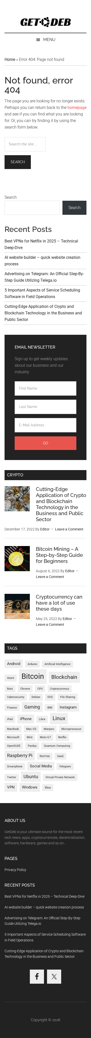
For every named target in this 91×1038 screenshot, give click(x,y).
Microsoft (13, 737)
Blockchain (64, 677)
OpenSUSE (13, 746)
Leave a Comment (69, 529)
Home (10, 59)
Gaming (32, 707)
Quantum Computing (57, 746)
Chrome (25, 688)
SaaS (60, 756)
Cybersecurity (15, 697)
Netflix (62, 737)
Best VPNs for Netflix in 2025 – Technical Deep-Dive (44, 896)
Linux (59, 718)
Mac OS (31, 729)
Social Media (41, 766)
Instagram (68, 707)
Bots (10, 688)
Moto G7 (45, 737)
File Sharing (67, 697)
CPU (40, 688)
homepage (76, 107)
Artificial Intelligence (57, 664)
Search (11, 197)
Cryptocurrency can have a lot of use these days (59, 603)
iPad (10, 719)
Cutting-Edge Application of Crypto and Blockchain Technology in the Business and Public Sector (43, 313)
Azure (10, 678)
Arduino (32, 664)
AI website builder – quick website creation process (44, 907)
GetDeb (45, 21)
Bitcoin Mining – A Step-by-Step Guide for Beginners (59, 555)
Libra (42, 719)
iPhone (26, 719)
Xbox (48, 787)
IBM (49, 707)
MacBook (13, 729)
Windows (29, 787)
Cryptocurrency (59, 688)
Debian (36, 697)
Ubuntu (31, 776)
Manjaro (49, 729)
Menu (49, 39)
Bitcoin (32, 676)
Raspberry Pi (19, 755)
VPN (11, 787)
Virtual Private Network (60, 777)
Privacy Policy (15, 870)
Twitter (11, 777)
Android (13, 663)
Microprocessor (71, 729)
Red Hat (45, 756)
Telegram (65, 766)
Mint (30, 737)
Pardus (32, 746)
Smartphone (14, 766)
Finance (12, 707)
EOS (50, 697)
